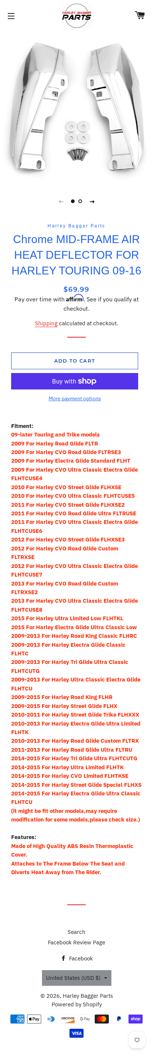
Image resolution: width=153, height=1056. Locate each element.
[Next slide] (92, 201)
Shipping (46, 323)
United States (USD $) (73, 977)
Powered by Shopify (77, 1004)
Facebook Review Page (76, 942)
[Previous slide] (61, 201)
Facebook (80, 958)
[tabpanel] (76, 107)
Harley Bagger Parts (88, 995)
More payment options (75, 398)
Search (76, 931)
